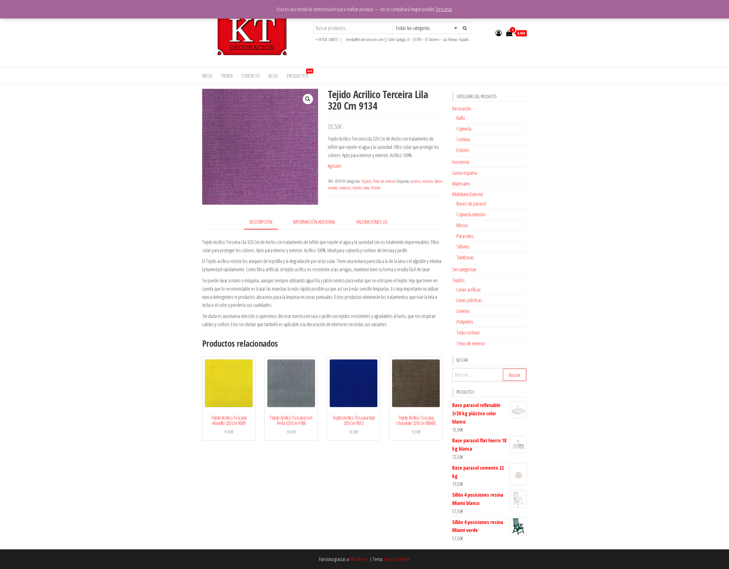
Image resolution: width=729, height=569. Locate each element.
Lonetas (463, 310)
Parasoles (465, 236)
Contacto (250, 75)
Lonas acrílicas (468, 289)
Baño (460, 117)
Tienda (227, 75)
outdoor (345, 187)
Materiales (461, 183)
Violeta (375, 187)
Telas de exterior (384, 181)
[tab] (265, 222)
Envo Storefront (397, 559)
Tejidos (366, 181)
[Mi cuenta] (498, 32)
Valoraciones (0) (372, 221)
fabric (439, 181)
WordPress (359, 559)
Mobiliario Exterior (467, 194)
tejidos (357, 187)
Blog (273, 75)
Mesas (462, 225)
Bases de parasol (471, 203)
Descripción (260, 221)
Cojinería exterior (471, 214)
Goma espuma (464, 172)
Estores (463, 150)
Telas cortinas (468, 332)
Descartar (444, 9)
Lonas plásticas (469, 300)
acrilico (416, 181)
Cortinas (463, 139)
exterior (427, 181)
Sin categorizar (464, 269)
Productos (299, 74)
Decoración (461, 108)
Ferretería (460, 162)
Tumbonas (465, 257)
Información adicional (314, 221)
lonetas (332, 187)
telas (367, 187)
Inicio (207, 75)
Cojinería (463, 128)
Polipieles (464, 321)
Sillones (463, 246)
